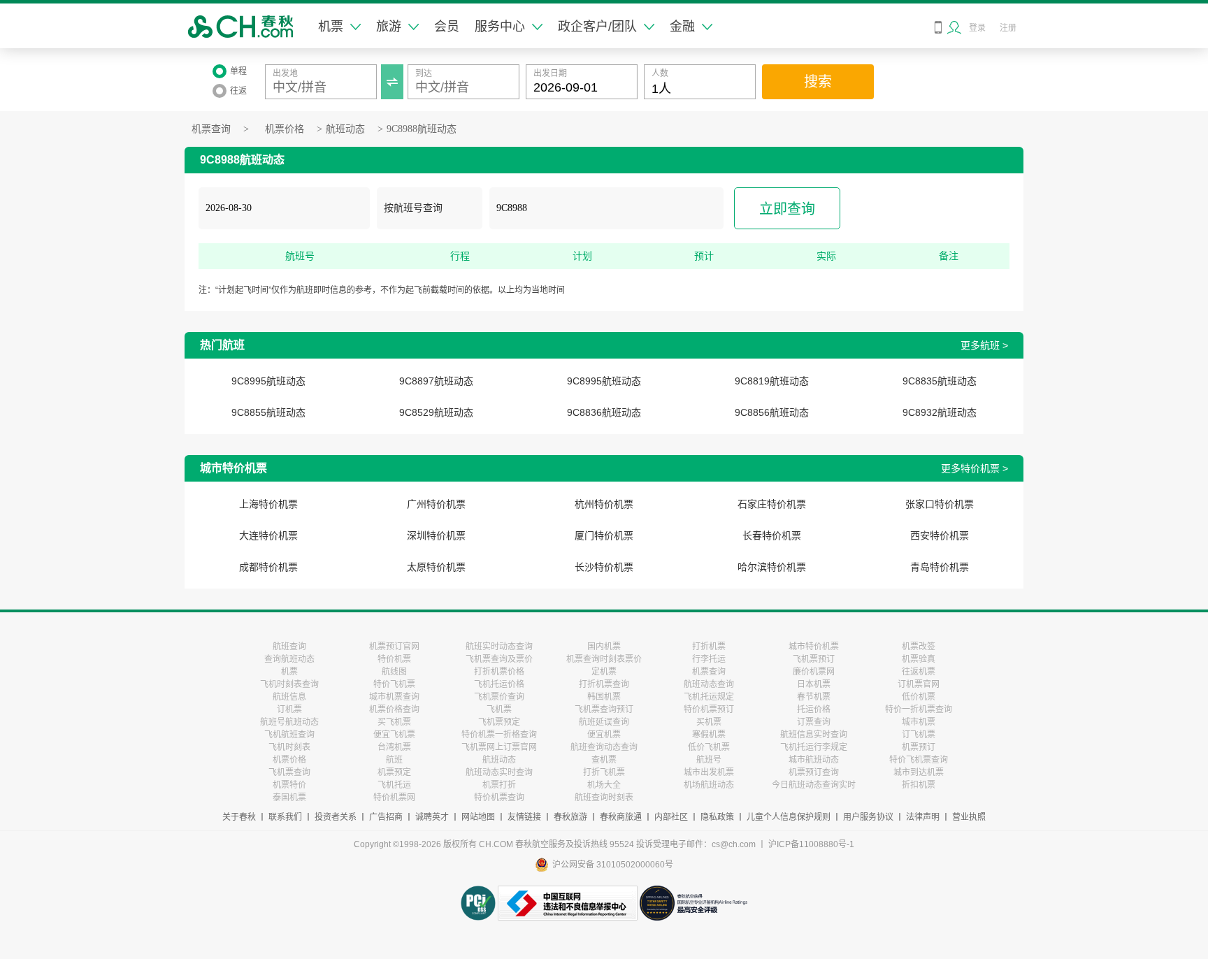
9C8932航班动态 (940, 412)
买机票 (708, 722)
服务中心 (500, 27)
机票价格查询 (394, 709)
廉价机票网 (814, 672)
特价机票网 (394, 797)
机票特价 (289, 785)
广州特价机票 (436, 504)
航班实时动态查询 (499, 646)
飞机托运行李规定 (813, 747)
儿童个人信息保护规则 (788, 817)
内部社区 (671, 817)
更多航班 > (984, 345)
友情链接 (524, 817)
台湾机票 (394, 747)
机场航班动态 (709, 785)
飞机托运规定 (709, 697)
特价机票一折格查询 (499, 735)
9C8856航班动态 (772, 412)
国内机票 (604, 646)
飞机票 (499, 709)
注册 (1008, 28)
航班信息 (289, 697)
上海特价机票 (268, 504)
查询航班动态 (289, 659)
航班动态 (345, 129)
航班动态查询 (709, 684)
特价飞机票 (394, 684)
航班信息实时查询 (813, 735)
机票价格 (284, 129)
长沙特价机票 (604, 566)
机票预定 (394, 772)
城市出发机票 (709, 772)
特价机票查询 (499, 797)
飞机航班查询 (289, 735)
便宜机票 (604, 735)
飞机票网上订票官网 (499, 747)
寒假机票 (709, 735)
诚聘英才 (432, 817)
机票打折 (499, 785)
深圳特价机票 (436, 535)
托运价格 (813, 709)
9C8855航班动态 (268, 412)
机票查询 (211, 129)
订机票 (289, 709)
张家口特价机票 (939, 504)
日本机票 (813, 684)
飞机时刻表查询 (289, 684)
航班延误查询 (604, 722)
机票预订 (918, 747)
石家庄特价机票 (772, 504)
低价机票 (918, 697)
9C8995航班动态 (268, 381)
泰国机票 (289, 797)
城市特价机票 (814, 646)
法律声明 (923, 817)
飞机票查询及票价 (499, 659)
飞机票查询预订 (604, 709)
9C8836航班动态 (604, 412)
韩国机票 (604, 697)
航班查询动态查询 (604, 747)
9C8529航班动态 (436, 412)
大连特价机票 (268, 535)
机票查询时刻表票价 (604, 659)
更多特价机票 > (974, 468)
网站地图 (478, 817)
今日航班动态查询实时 (814, 785)
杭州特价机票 (604, 504)
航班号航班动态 (289, 722)
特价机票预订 (709, 709)
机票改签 (918, 646)
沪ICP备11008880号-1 (811, 844)
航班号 (708, 760)
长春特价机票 (771, 535)
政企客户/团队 (597, 27)
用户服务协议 (868, 817)
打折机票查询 (604, 684)
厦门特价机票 (604, 535)
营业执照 (969, 817)
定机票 (604, 672)
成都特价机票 (268, 566)
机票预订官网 (394, 646)
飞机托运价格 (499, 684)
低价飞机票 (709, 747)
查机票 (604, 760)
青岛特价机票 (939, 566)
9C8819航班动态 (772, 381)
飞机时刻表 (289, 747)
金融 (682, 27)
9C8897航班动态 (436, 381)
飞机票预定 (499, 722)
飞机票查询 (289, 772)
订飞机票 (918, 735)
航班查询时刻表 (604, 797)
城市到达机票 (918, 772)
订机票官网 (919, 684)
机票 (330, 27)
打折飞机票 (604, 772)
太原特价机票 (436, 566)
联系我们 (285, 817)
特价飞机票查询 (918, 760)
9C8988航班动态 (421, 129)
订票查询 (813, 722)
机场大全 (604, 785)
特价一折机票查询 (918, 709)
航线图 (394, 672)
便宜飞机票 (394, 735)
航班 (394, 760)
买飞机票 (394, 722)
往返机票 (918, 672)
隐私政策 (717, 817)
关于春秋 (239, 817)
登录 (977, 28)
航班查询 (289, 646)
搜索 (818, 81)
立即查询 (787, 209)
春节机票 (813, 697)
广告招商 (386, 817)
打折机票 (709, 646)
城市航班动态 (814, 760)
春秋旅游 (570, 817)
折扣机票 (918, 785)
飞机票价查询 (499, 697)
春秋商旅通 (621, 817)
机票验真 (918, 659)
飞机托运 (394, 785)
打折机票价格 (499, 672)
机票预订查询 (814, 772)
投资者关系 (336, 817)
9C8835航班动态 (940, 381)
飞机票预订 (814, 659)
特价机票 (394, 659)
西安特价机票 (939, 535)
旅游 (388, 27)
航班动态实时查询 (499, 772)
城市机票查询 (394, 697)
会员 (446, 27)
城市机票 (918, 722)
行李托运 (709, 659)
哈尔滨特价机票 (772, 566)
